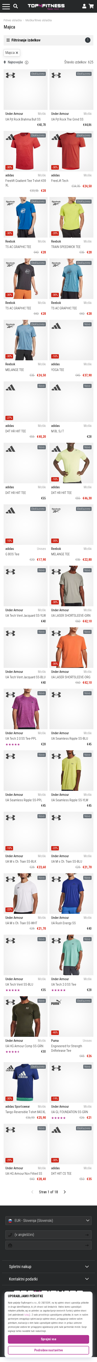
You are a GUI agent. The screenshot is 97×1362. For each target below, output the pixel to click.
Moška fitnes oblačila (38, 20)
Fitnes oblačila (13, 20)
